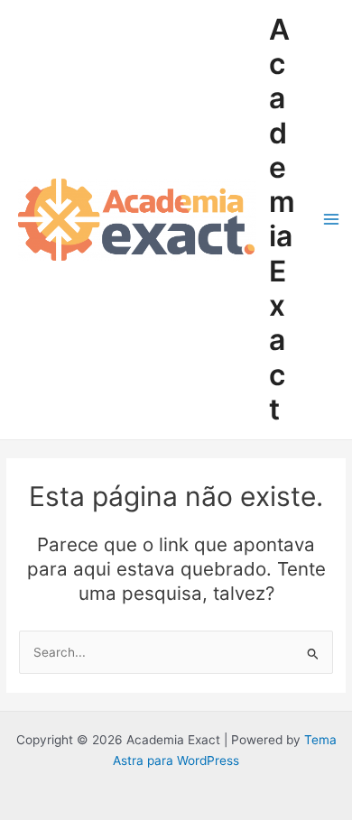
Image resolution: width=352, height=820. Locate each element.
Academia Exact (282, 219)
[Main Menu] (331, 219)
